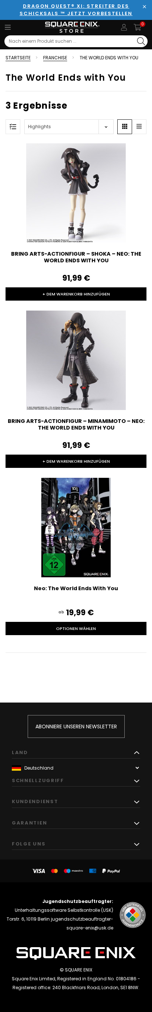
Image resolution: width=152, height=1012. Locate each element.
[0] (137, 27)
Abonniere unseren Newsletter (76, 726)
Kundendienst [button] (35, 801)
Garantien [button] (29, 822)
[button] (124, 126)
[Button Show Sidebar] (13, 126)
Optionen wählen (76, 628)
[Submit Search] (141, 41)
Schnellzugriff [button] (38, 780)
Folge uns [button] (28, 843)
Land (20, 752)
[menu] (7, 27)
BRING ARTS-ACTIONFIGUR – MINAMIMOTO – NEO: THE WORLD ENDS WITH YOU (76, 424)
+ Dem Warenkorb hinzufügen (76, 294)
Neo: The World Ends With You (76, 588)
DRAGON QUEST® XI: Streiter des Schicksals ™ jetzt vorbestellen (76, 10)
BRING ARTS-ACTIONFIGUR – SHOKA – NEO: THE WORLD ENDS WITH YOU (76, 257)
